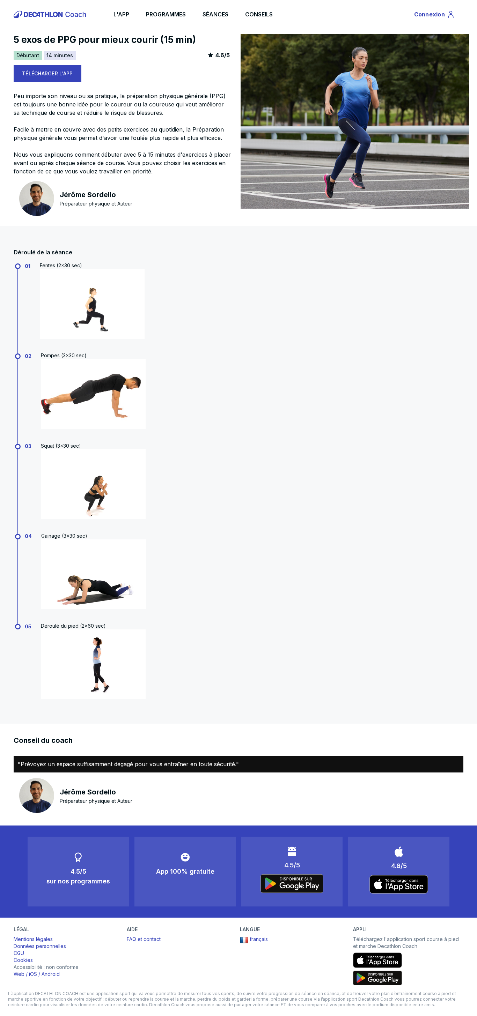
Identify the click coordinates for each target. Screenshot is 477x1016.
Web (19, 974)
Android (51, 974)
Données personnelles (40, 946)
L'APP (121, 14)
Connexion (433, 16)
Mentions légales (33, 939)
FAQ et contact (144, 939)
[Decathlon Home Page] (51, 14)
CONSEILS (259, 14)
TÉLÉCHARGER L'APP (47, 73)
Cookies (23, 960)
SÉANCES (215, 14)
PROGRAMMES (166, 14)
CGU (19, 953)
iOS (33, 974)
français (259, 939)
